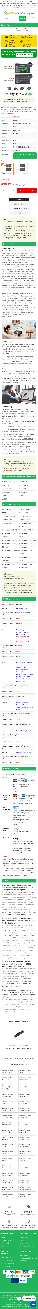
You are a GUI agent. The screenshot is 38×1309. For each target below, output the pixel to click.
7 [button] (20, 1058)
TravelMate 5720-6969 (27, 540)
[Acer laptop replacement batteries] (19, 13)
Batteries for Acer (22, 29)
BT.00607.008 (24, 489)
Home (12, 29)
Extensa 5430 (24, 509)
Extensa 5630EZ (7, 520)
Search (22, 19)
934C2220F (23, 482)
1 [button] (5, 1058)
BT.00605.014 (23, 485)
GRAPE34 (22, 496)
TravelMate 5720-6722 (10, 540)
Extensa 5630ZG (8, 523)
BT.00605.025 (7, 489)
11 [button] (30, 1058)
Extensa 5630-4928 (26, 516)
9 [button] (25, 1058)
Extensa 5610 (23, 513)
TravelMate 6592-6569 (10, 551)
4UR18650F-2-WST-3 (9, 482)
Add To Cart (28, 190)
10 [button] (27, 1058)
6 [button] (17, 1058)
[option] (19, 73)
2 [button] (7, 1058)
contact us (6, 451)
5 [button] (15, 1058)
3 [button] (10, 1058)
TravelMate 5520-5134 (10, 530)
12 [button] (33, 1058)
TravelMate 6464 (25, 547)
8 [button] (22, 1058)
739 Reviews (15, 117)
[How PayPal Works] (19, 1280)
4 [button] (12, 1058)
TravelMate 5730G (25, 544)
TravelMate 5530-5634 (27, 530)
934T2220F (6, 485)
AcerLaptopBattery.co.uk (21, 1295)
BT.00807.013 (23, 492)
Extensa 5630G (24, 520)
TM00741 (5, 499)
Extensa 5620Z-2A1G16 (10, 516)
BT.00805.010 (6, 492)
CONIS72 (5, 496)
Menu (6, 25)
